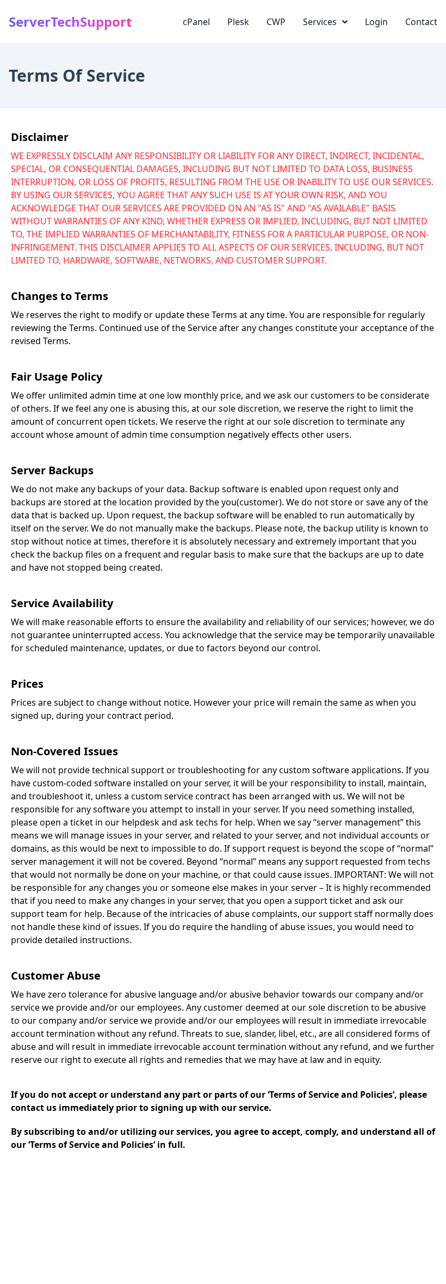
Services (320, 22)
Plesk (238, 22)
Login (376, 22)
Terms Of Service (77, 75)
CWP (276, 22)
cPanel (196, 22)
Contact (421, 22)
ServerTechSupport (70, 21)
